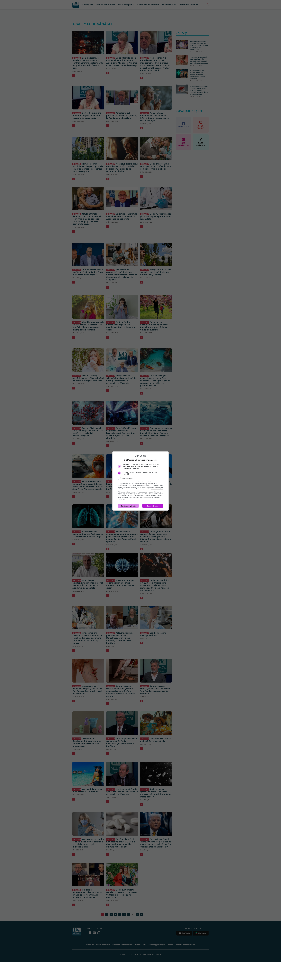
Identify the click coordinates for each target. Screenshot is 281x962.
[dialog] (140, 481)
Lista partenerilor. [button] (157, 489)
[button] (140, 478)
